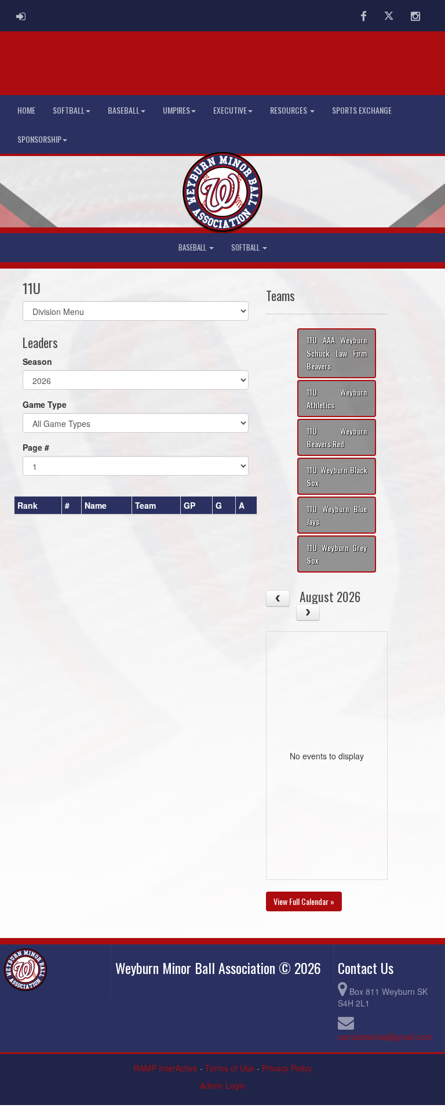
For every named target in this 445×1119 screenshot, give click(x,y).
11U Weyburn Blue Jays (337, 515)
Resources (289, 110)
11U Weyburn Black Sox (337, 476)
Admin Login (223, 1085)
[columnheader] (38, 505)
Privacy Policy (287, 1068)
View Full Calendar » (303, 901)
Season (37, 361)
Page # (36, 447)
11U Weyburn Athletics (337, 398)
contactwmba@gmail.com (385, 1036)
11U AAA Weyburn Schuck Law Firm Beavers (337, 353)
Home (26, 110)
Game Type (45, 404)
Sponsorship (39, 139)
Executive (230, 110)
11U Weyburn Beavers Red (337, 437)
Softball (69, 110)
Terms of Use (229, 1068)
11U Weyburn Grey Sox (337, 554)
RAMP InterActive (165, 1068)
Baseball (124, 110)
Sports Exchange (362, 110)
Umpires (176, 110)
